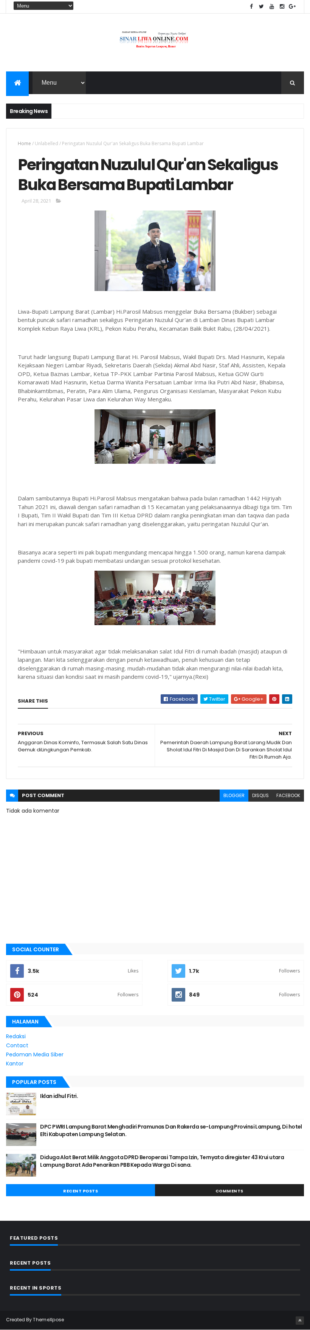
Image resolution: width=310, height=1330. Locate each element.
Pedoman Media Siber (35, 1054)
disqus (260, 795)
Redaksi (16, 1036)
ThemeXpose (48, 1319)
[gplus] (292, 6)
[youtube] (272, 6)
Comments (229, 1191)
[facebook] (251, 6)
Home (24, 143)
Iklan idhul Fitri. (59, 1096)
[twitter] (261, 6)
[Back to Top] (300, 1320)
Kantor (14, 1063)
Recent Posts (80, 1191)
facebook (288, 795)
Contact (17, 1045)
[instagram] (282, 6)
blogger (234, 795)
